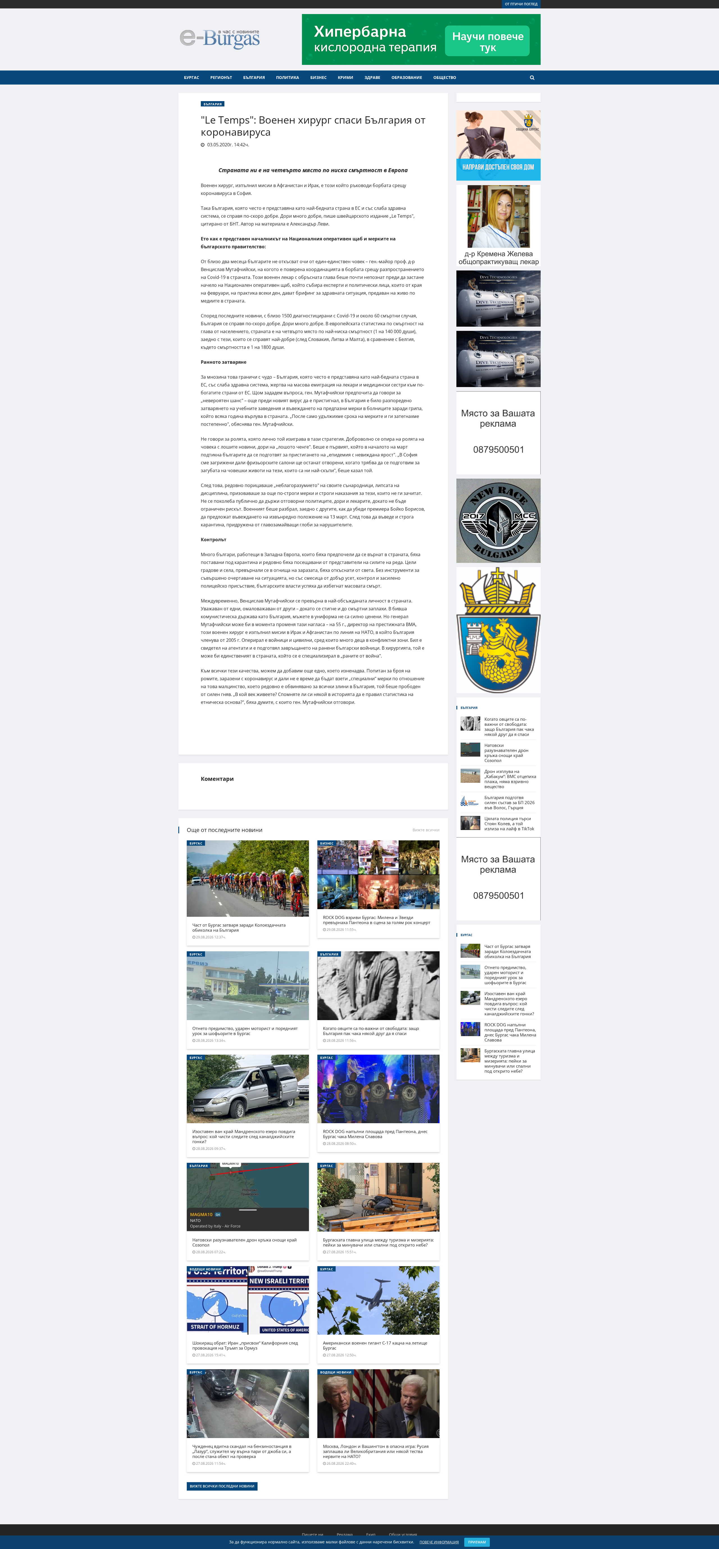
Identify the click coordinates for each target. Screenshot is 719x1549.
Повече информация (439, 1542)
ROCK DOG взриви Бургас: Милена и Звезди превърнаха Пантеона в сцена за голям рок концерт (376, 920)
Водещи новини (205, 1269)
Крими (345, 77)
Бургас (191, 77)
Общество (444, 77)
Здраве (372, 77)
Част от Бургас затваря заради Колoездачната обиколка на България (239, 927)
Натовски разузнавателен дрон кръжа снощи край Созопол (244, 1242)
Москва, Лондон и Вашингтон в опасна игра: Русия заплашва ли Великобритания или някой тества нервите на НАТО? (376, 1451)
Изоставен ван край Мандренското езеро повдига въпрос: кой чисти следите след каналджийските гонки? (243, 1136)
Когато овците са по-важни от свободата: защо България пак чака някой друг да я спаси (371, 1030)
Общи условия (403, 1534)
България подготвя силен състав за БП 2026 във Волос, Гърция (509, 802)
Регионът (221, 77)
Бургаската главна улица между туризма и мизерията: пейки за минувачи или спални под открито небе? (378, 1242)
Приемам (477, 1542)
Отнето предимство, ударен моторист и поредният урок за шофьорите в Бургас (245, 1030)
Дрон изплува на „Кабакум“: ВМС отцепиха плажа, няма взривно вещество (510, 778)
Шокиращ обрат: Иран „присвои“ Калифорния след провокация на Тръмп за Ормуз (245, 1345)
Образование (407, 77)
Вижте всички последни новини (222, 1486)
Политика (287, 77)
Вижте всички (426, 829)
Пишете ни (312, 1534)
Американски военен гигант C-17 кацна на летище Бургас (375, 1345)
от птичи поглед (521, 4)
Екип (371, 1534)
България (254, 77)
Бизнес (318, 77)
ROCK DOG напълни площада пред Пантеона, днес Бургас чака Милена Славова (375, 1134)
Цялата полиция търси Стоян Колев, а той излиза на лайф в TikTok (509, 823)
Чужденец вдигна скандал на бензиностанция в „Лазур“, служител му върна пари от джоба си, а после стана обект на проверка (242, 1451)
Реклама (345, 1534)
